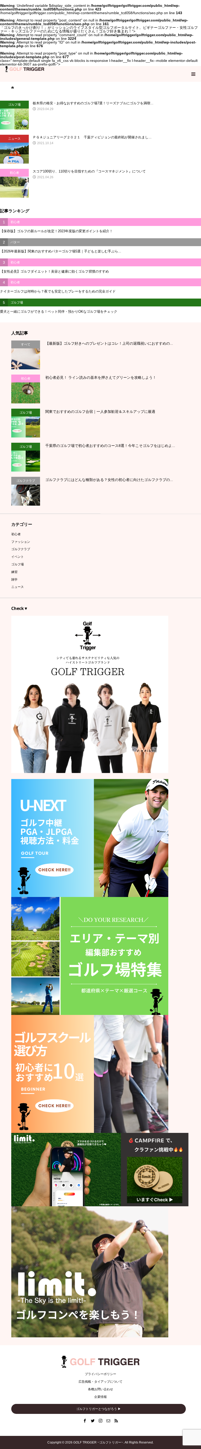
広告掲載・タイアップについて (100, 1381)
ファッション (20, 542)
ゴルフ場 (17, 564)
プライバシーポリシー (100, 1374)
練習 (14, 572)
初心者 (16, 534)
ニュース (17, 587)
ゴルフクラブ (20, 549)
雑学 (14, 579)
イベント (17, 557)
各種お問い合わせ (100, 1389)
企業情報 (100, 1397)
